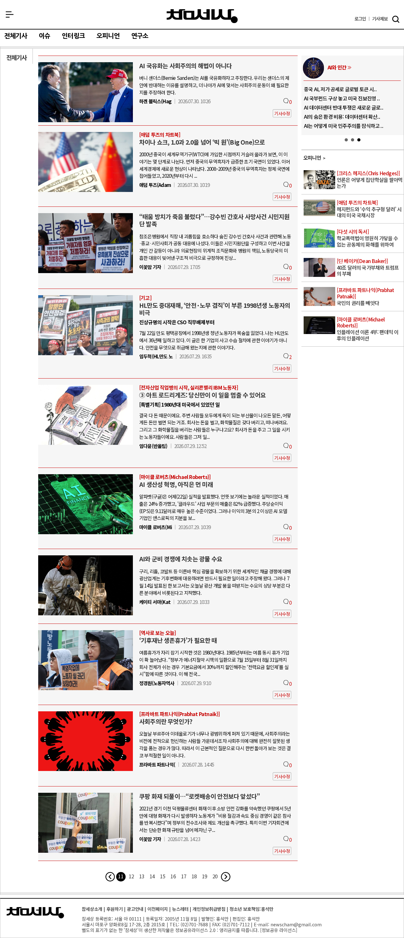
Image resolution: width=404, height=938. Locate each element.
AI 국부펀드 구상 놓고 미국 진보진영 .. (342, 98)
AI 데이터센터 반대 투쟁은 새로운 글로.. (343, 107)
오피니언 (108, 36)
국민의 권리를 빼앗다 (365, 296)
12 (131, 876)
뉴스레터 (180, 908)
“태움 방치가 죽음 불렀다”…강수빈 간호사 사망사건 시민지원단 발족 (214, 220)
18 (194, 876)
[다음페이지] (225, 876)
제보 (380, 19)
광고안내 (135, 908)
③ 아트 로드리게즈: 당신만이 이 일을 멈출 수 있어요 (202, 395)
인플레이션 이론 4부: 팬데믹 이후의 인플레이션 (368, 329)
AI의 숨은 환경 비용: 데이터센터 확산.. (342, 116)
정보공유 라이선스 (279, 930)
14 (152, 876)
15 (162, 876)
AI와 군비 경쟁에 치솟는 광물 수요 (180, 558)
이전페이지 (157, 908)
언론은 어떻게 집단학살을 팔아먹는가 (369, 179)
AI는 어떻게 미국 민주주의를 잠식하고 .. (343, 125)
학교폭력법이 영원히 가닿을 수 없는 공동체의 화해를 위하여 (367, 238)
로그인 (360, 19)
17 (183, 876)
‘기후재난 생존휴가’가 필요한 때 (178, 640)
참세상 (202, 16)
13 (141, 876)
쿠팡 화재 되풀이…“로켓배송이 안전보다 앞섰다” (199, 796)
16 (172, 876)
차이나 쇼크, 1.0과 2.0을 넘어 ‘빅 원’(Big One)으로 (202, 142)
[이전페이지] (110, 876)
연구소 (140, 36)
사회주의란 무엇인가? (165, 721)
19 (204, 876)
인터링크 (73, 36)
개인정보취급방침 (209, 908)
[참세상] (35, 912)
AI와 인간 (337, 67)
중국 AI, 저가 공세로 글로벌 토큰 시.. (340, 89)
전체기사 (15, 36)
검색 (396, 19)
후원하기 (114, 908)
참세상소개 (92, 908)
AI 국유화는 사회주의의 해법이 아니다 (185, 65)
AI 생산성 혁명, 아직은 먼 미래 (176, 484)
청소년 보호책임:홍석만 (251, 908)
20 (214, 876)
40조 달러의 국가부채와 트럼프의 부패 (368, 267)
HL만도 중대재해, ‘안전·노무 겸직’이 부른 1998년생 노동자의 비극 (214, 309)
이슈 (44, 36)
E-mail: (261, 924)
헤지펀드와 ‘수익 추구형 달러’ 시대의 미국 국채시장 (369, 209)
